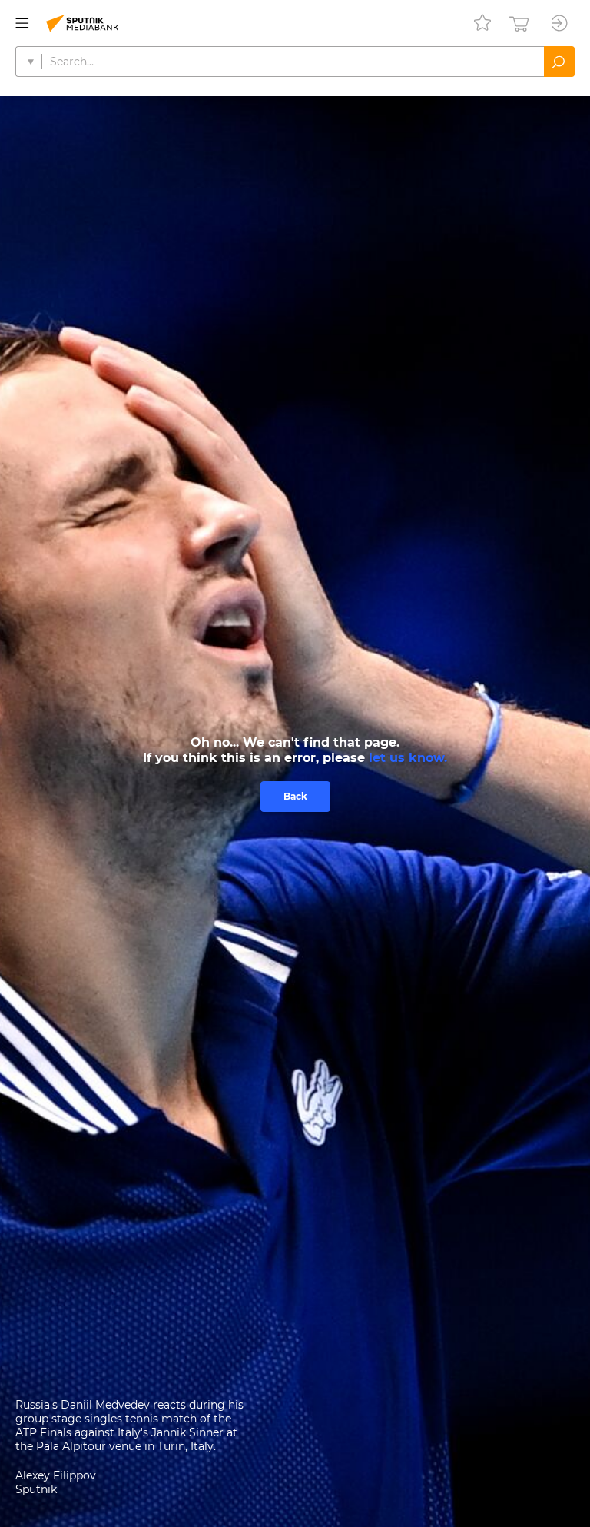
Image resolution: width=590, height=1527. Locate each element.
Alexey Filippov (55, 1475)
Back (295, 796)
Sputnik (36, 1489)
